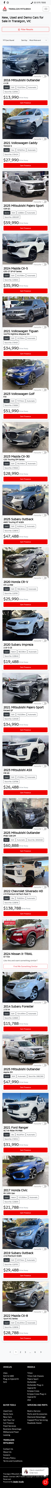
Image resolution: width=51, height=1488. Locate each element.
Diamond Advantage (36, 1417)
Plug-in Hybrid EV (11, 1379)
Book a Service (33, 1411)
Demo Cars (8, 1414)
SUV (5, 1382)
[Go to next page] (41, 1352)
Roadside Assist (34, 1423)
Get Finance (25, 102)
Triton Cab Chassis (35, 1376)
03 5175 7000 (40, 2)
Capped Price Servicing (37, 1420)
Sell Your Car (9, 1420)
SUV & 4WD (8, 1376)
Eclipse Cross (33, 1391)
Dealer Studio (18, 1482)
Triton (30, 1373)
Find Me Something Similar (25, 966)
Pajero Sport (32, 1379)
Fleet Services (9, 1426)
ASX (29, 1400)
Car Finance (8, 1423)
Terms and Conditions (12, 1461)
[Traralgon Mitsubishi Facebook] (5, 2)
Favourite (37, 76)
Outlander (31, 1382)
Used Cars (7, 1411)
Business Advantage (12, 1429)
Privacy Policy (9, 1458)
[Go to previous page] (10, 1352)
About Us (7, 1452)
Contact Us (8, 1449)
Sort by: (24, 40)
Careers (6, 1455)
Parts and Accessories (37, 1414)
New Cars (7, 1417)
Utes (5, 1373)
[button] (46, 8)
